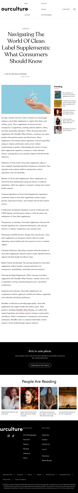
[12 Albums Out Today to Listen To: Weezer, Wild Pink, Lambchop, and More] (58, 103)
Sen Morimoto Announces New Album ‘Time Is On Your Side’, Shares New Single (48, 414)
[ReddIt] (32, 71)
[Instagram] (9, 436)
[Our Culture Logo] (14, 9)
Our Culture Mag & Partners (16, 74)
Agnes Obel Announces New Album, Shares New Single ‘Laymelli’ (69, 112)
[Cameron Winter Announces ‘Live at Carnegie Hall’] (68, 398)
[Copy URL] (37, 71)
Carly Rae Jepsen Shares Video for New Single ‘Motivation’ (69, 121)
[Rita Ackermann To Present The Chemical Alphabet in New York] (58, 95)
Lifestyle (25, 28)
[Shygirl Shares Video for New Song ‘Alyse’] (58, 130)
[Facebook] (23, 71)
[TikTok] (13, 436)
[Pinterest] (27, 71)
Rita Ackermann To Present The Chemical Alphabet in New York (69, 94)
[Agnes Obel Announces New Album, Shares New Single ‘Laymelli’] (58, 112)
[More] (41, 71)
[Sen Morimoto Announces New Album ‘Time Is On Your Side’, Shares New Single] (48, 398)
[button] (75, 9)
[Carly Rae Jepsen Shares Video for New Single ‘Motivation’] (58, 121)
